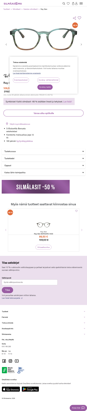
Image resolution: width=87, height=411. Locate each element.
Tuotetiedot (9, 158)
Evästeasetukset (21, 80)
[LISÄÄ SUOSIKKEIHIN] (80, 18)
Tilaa (7, 290)
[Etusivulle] (13, 2)
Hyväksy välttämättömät (49, 80)
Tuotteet (6, 9)
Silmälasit (17, 9)
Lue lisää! (67, 101)
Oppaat (7, 165)
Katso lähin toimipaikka (14, 172)
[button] (76, 3)
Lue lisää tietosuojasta (11, 298)
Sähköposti (6, 278)
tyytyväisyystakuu (25, 140)
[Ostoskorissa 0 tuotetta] (72, 3)
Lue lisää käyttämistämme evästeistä (27, 73)
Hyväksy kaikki (45, 87)
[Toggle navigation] (81, 2)
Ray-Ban (44, 9)
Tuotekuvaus (10, 151)
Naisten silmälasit (30, 9)
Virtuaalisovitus (43, 247)
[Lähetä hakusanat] (64, 3)
